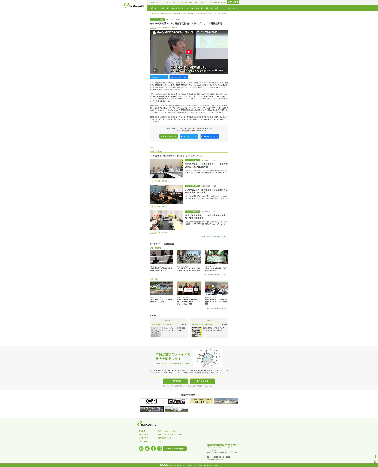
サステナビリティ (177, 8)
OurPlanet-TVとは (157, 2)
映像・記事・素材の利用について (168, 434)
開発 (186, 8)
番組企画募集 (143, 434)
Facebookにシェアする (179, 77)
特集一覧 (153, 8)
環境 (168, 8)
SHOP (202, 2)
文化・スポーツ (216, 8)
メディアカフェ (170, 2)
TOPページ (154, 13)
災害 (197, 8)
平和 (192, 8)
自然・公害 (173, 27)
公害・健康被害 (163, 27)
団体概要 (142, 431)
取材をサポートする (169, 136)
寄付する (234, 2)
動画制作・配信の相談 (185, 2)
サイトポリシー (144, 438)
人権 (162, 8)
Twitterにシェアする (160, 77)
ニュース (153, 27)
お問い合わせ (143, 441)
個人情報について (164, 438)
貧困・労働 (204, 8)
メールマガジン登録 (218, 2)
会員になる (203, 381)
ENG (195, 2)
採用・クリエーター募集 (167, 431)
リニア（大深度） (175, 13)
